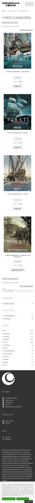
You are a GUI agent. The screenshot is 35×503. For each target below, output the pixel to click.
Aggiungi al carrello (17, 270)
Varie (5, 365)
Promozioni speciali (9, 350)
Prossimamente (8, 353)
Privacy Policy (9, 400)
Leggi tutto (17, 86)
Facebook (8, 437)
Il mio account (9, 421)
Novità (5, 348)
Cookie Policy (9, 402)
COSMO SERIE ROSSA (9, 316)
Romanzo (6, 356)
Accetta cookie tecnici (8, 499)
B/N (5, 331)
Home (5, 11)
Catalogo (6, 339)
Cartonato (6, 336)
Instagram (8, 439)
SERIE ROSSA (7, 318)
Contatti (7, 404)
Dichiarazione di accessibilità (13, 406)
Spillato (6, 362)
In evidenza (7, 345)
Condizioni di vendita (11, 398)
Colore (5, 342)
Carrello (7, 423)
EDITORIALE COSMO (9, 303)
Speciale (6, 359)
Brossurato (7, 333)
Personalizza (28, 501)
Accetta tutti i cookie (22, 499)
